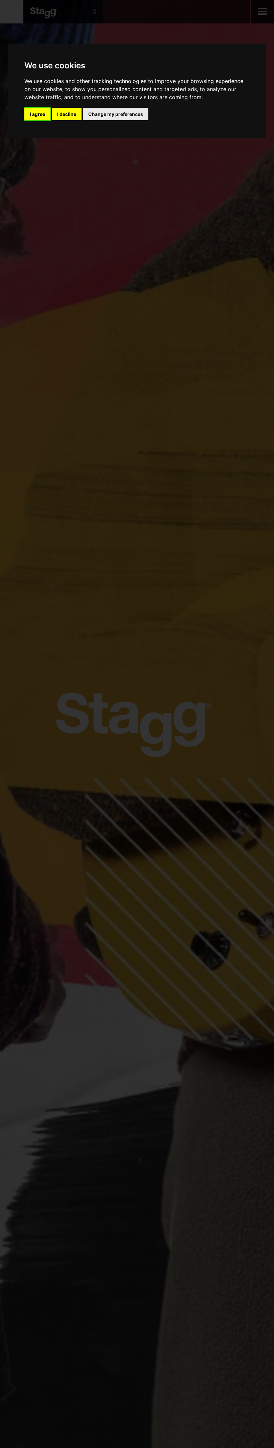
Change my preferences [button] (115, 114)
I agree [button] (37, 114)
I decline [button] (66, 114)
